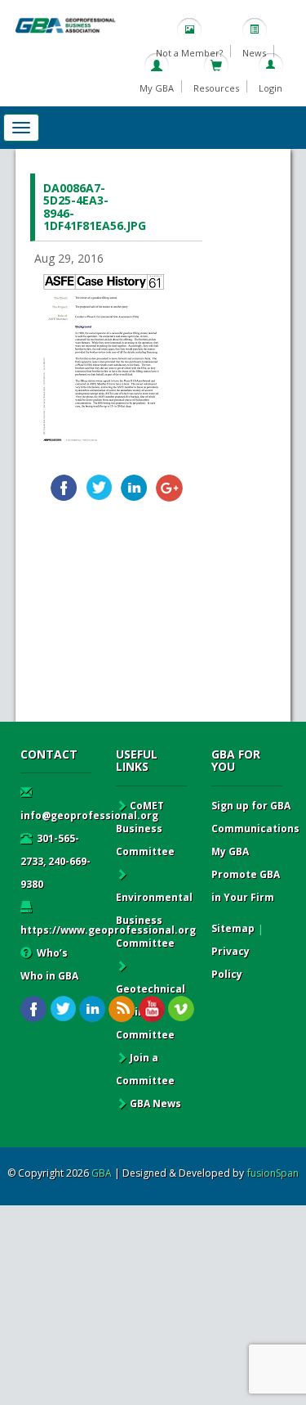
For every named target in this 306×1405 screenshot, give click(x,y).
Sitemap (233, 928)
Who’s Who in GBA (49, 964)
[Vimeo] (180, 1009)
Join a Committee (145, 1069)
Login (270, 88)
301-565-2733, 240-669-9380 (55, 861)
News (254, 53)
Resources (216, 88)
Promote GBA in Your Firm (245, 885)
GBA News (155, 1103)
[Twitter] (99, 488)
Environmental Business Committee (154, 920)
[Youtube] (151, 1009)
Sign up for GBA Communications (255, 817)
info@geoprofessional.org (89, 815)
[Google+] (169, 488)
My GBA (157, 88)
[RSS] (122, 1009)
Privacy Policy (230, 962)
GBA (101, 1173)
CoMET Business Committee (145, 828)
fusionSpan (273, 1173)
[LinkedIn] (134, 488)
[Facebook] (64, 488)
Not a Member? (189, 53)
